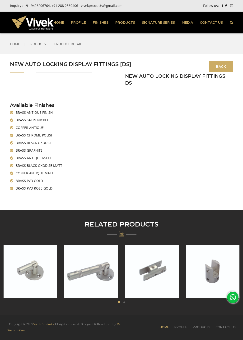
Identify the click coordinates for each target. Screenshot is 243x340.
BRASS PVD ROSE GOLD (34, 188)
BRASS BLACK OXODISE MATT (39, 165)
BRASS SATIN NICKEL (32, 120)
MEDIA (187, 22)
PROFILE (78, 22)
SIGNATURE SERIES (158, 22)
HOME (58, 22)
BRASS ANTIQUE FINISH (34, 112)
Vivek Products (43, 324)
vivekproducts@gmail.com (101, 5)
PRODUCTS (125, 22)
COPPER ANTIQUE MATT (35, 173)
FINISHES (100, 22)
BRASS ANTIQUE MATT (33, 158)
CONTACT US (211, 22)
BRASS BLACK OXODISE (34, 143)
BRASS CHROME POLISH (34, 135)
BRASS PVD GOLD (29, 180)
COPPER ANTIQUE (30, 127)
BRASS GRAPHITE (29, 150)
